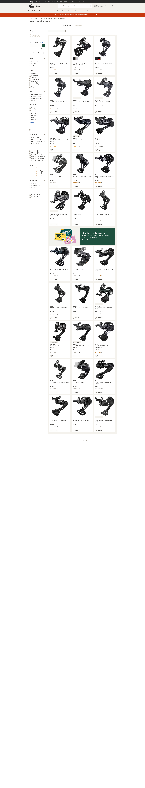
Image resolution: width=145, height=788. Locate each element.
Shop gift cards (86, 239)
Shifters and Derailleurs (59, 18)
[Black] (74, 58)
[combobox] (75, 6)
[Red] (99, 58)
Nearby (43, 42)
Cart (115, 6)
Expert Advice (78, 25)
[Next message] (95, 14)
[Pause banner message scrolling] (97, 14)
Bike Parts (37, 18)
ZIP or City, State (34, 42)
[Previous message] (48, 14)
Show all (32, 122)
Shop (37, 6)
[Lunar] (96, 58)
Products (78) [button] (67, 25)
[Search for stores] (43, 45)
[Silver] (76, 58)
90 (115, 31)
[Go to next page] (86, 440)
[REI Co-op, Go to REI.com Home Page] (31, 6)
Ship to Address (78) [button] (37, 53)
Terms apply (94, 237)
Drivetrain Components (47, 18)
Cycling (31, 18)
